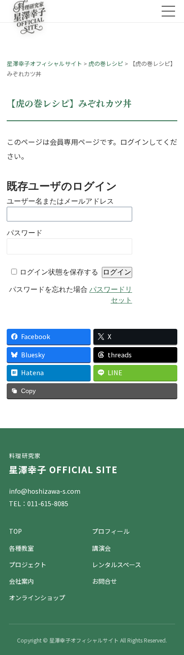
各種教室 (21, 548)
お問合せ (104, 581)
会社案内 (21, 581)
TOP (15, 531)
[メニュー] (168, 11)
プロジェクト (27, 564)
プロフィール (111, 531)
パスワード (24, 233)
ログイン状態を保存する (59, 272)
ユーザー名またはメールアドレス (60, 201)
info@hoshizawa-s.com (44, 491)
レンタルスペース (116, 564)
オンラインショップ (37, 597)
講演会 (101, 548)
